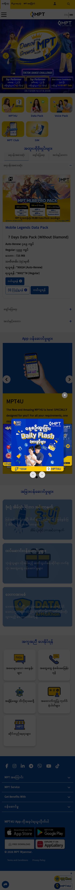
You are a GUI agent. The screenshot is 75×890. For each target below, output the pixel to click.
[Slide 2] (37, 445)
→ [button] (42, 474)
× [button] (65, 395)
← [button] (33, 474)
